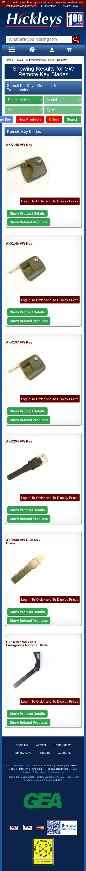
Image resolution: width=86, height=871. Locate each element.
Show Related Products (29, 222)
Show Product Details (27, 213)
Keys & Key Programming (30, 60)
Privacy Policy (70, 6)
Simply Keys (23, 752)
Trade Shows (62, 745)
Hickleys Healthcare (57, 768)
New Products (29, 119)
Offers (54, 119)
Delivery (23, 768)
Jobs (12, 768)
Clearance (64, 752)
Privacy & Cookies (67, 765)
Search (72, 119)
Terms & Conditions (42, 765)
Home (8, 60)
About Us (22, 745)
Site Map (37, 768)
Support (44, 752)
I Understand (48, 6)
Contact (41, 745)
